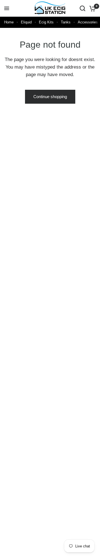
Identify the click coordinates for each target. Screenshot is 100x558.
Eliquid (26, 22)
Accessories (88, 22)
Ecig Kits (46, 22)
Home (9, 22)
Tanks (66, 22)
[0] (91, 8)
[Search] (82, 8)
